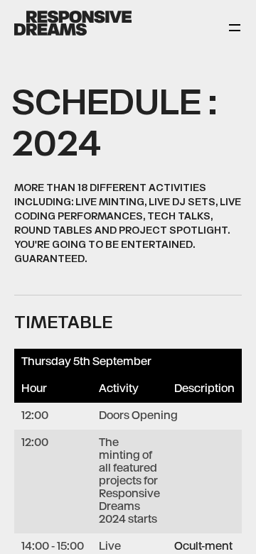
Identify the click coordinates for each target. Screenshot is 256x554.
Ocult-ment (203, 547)
